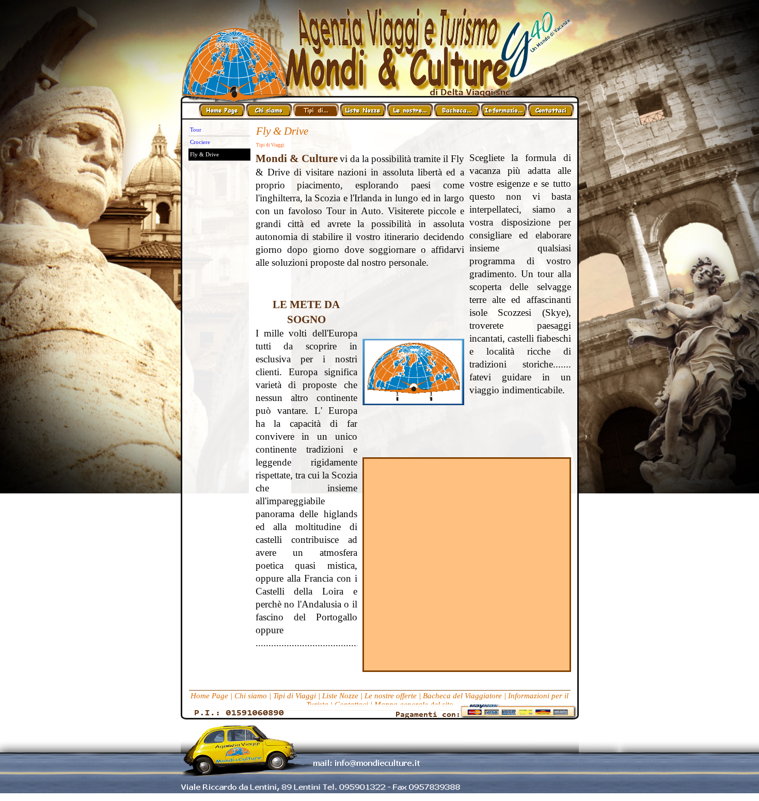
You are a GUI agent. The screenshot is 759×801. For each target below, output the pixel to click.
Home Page (209, 696)
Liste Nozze (340, 696)
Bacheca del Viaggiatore (462, 696)
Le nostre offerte (391, 696)
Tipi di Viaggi (294, 696)
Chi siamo (250, 696)
